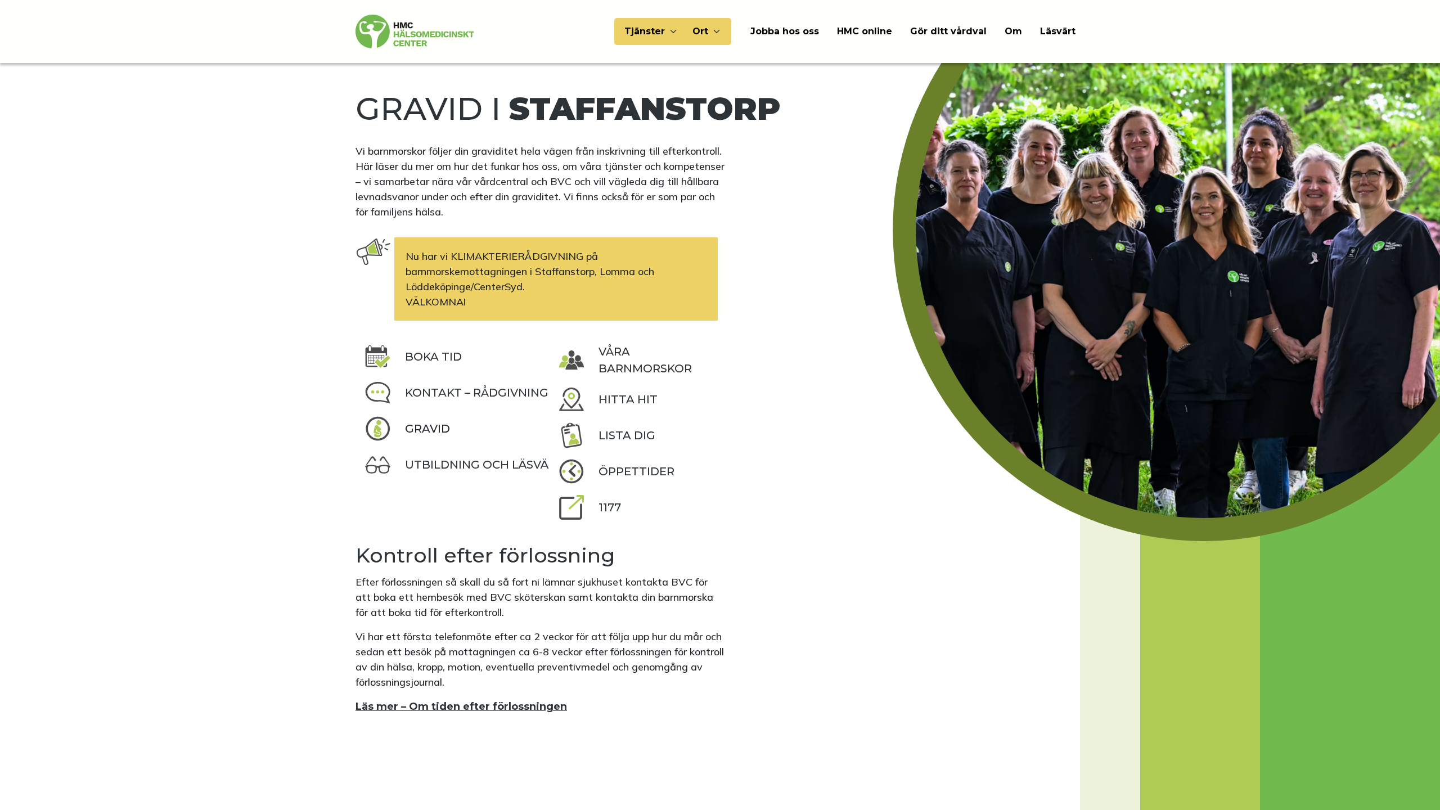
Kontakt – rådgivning (476, 392)
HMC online (864, 31)
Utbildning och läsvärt (484, 464)
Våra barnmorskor (645, 360)
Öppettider (636, 471)
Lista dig (626, 435)
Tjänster (644, 31)
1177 (609, 507)
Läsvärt (1058, 31)
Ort (700, 31)
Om (1013, 31)
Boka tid (433, 356)
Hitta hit (628, 399)
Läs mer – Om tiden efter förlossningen (461, 706)
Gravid (427, 428)
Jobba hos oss (784, 31)
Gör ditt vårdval (948, 31)
